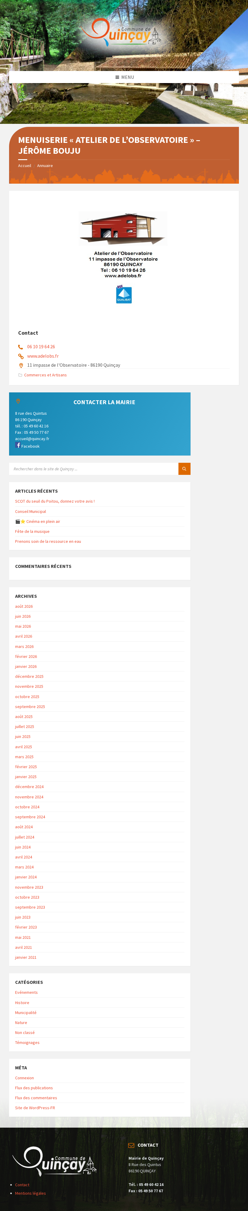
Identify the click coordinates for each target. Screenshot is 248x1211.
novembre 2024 (29, 797)
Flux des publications (34, 1087)
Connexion (24, 1078)
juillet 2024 (24, 837)
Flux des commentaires (36, 1097)
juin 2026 (23, 616)
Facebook (30, 446)
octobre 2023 (27, 897)
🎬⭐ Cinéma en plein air (37, 521)
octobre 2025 (27, 696)
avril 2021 (23, 947)
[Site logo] (124, 59)
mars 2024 (24, 867)
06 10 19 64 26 (41, 346)
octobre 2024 (27, 807)
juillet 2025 (24, 726)
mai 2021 (23, 937)
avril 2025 (23, 746)
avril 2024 (23, 857)
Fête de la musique (32, 531)
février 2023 (26, 927)
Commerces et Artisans (45, 375)
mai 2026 (23, 626)
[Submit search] (184, 469)
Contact (22, 1184)
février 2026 (26, 656)
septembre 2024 (30, 817)
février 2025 (26, 766)
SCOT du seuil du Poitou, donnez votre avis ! (55, 501)
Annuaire (45, 165)
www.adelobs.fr (43, 356)
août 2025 (24, 716)
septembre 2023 (30, 907)
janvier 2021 (26, 957)
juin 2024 (23, 847)
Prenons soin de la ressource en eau (48, 541)
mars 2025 (24, 756)
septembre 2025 (30, 706)
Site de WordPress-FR (35, 1107)
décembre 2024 (29, 786)
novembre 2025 (29, 686)
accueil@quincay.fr (32, 438)
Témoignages (27, 1042)
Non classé (25, 1032)
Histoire (22, 1002)
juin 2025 (23, 736)
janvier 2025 (26, 776)
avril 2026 (23, 636)
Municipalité (26, 1012)
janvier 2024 (26, 877)
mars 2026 (24, 646)
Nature (21, 1022)
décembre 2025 (29, 676)
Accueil (24, 165)
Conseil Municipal (30, 511)
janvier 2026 (26, 666)
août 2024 (24, 826)
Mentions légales (30, 1193)
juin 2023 (23, 917)
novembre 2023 (29, 887)
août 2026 (24, 606)
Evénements (26, 992)
